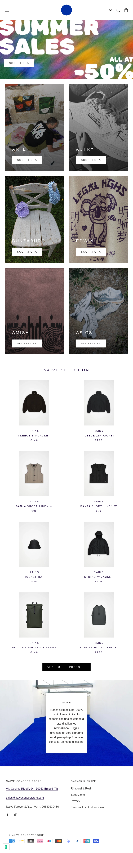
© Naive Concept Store (26, 835)
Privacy (75, 801)
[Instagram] (15, 814)
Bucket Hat (34, 576)
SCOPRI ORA (19, 63)
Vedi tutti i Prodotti (66, 667)
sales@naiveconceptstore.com (25, 797)
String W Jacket (98, 576)
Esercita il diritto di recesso (87, 807)
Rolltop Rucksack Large (34, 647)
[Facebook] (7, 814)
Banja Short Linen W (34, 506)
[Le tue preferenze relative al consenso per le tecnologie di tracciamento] (6, 847)
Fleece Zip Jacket (34, 435)
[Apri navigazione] (7, 9)
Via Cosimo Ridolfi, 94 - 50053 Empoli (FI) (32, 788)
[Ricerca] (118, 10)
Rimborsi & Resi (81, 788)
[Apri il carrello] (126, 10)
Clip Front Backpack (98, 647)
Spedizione (78, 794)
